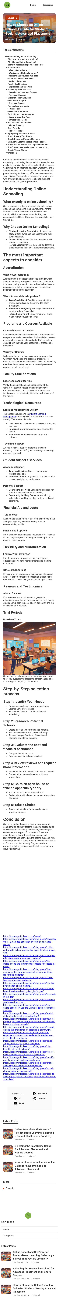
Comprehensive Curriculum (21, 78)
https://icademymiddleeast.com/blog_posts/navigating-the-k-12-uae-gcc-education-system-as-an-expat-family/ (30, 942)
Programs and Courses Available (23, 76)
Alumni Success (16, 125)
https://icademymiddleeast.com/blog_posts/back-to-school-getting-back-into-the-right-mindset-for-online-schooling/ (29, 1077)
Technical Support (17, 95)
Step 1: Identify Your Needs (20, 136)
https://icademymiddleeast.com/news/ (22, 936)
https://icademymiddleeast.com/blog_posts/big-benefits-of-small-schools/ (27, 1047)
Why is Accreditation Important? (23, 73)
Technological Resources (19, 89)
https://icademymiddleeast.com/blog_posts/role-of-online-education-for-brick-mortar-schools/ (28, 1053)
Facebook (42, 1093)
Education (12, 18)
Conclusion (11, 153)
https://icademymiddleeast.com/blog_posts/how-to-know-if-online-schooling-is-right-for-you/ (28, 990)
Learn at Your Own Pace (19, 117)
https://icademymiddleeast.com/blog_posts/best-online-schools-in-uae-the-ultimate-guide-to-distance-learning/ (29, 1008)
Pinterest (43, 1098)
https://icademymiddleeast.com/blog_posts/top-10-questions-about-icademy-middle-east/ (28, 1058)
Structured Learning (18, 120)
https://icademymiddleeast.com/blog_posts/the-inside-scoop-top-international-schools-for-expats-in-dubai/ (29, 964)
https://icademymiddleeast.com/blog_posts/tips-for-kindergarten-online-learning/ (29, 984)
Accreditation (14, 67)
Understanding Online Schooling (21, 56)
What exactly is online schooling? (23, 59)
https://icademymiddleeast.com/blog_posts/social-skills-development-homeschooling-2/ (28, 1014)
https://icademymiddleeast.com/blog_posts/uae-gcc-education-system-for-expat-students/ (29, 957)
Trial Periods (14, 128)
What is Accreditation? (19, 70)
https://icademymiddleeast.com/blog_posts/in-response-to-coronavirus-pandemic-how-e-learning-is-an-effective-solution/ (28, 1035)
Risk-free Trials (16, 131)
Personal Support (17, 103)
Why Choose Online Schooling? (22, 62)
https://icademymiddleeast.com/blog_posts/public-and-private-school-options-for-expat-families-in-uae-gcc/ (29, 950)
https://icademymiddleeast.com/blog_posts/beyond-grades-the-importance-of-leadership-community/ (29, 1028)
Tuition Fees (14, 109)
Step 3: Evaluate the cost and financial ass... (27, 142)
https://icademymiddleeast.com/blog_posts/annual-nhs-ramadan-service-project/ (28, 1069)
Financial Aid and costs (18, 106)
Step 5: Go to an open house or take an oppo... (28, 147)
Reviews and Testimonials (19, 122)
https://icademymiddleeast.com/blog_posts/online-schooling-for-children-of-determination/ (28, 1064)
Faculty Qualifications (17, 84)
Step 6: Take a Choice (17, 150)
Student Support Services (19, 98)
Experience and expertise (20, 87)
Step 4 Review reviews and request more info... (29, 144)
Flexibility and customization (21, 114)
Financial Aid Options (18, 111)
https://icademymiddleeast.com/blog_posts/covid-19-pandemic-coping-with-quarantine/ (28, 1042)
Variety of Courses (17, 81)
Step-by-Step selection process (20, 133)
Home (33, 5)
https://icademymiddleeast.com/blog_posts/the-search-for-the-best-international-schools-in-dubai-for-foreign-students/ (28, 972)
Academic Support (17, 100)
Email (21, 1103)
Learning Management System (23, 92)
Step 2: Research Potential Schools (24, 139)
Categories (48, 5)
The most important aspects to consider (24, 65)
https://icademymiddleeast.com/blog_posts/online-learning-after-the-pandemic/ (28, 979)
